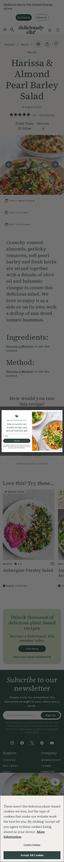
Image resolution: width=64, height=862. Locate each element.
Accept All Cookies (32, 855)
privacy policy (13, 447)
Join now (17, 441)
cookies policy (22, 447)
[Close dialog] (60, 412)
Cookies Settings (32, 844)
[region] (32, 828)
